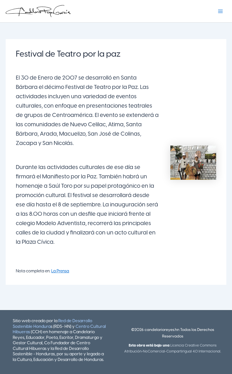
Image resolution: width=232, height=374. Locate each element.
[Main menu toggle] (220, 11)
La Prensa (60, 271)
